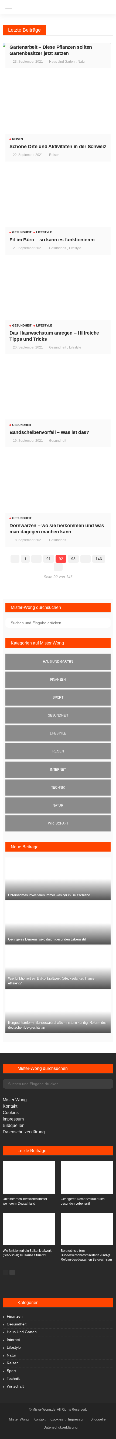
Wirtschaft (15, 1386)
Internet (13, 1339)
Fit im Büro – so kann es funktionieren (52, 239)
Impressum (13, 1119)
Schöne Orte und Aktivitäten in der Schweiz (57, 146)
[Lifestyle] (58, 733)
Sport (11, 1371)
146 (98, 559)
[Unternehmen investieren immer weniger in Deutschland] (58, 879)
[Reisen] (58, 751)
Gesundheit (22, 232)
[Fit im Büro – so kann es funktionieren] (58, 205)
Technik (13, 1378)
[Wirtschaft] (58, 823)
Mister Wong (15, 1099)
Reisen (17, 139)
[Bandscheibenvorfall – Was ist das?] (58, 397)
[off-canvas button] (8, 7)
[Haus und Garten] (58, 662)
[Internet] (58, 770)
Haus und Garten (62, 61)
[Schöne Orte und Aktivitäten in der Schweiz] (58, 111)
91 (48, 559)
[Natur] (58, 805)
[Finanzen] (58, 680)
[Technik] (58, 788)
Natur (82, 61)
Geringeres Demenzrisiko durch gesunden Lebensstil (47, 939)
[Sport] (58, 697)
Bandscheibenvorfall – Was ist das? (49, 432)
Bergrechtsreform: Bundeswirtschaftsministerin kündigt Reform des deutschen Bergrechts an (86, 1255)
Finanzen (15, 1316)
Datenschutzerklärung (24, 1132)
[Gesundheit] (58, 715)
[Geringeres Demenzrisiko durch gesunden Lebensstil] (58, 923)
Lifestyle (44, 232)
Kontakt (10, 1106)
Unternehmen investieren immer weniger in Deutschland (49, 895)
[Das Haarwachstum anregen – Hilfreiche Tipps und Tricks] (58, 298)
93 (73, 559)
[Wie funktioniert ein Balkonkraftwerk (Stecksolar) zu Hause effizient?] (58, 967)
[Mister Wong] (58, 4)
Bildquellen (14, 1125)
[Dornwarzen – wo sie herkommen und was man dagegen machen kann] (58, 490)
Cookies (11, 1112)
